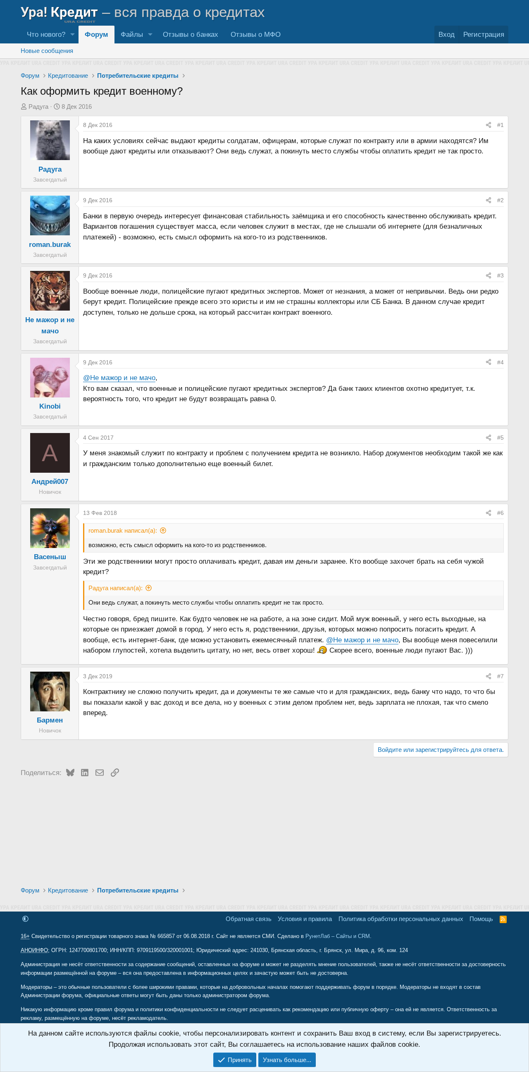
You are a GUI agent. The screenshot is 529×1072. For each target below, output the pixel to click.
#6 (500, 513)
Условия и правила (305, 918)
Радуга (38, 106)
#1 (500, 125)
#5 (500, 437)
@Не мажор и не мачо (119, 378)
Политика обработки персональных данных (400, 918)
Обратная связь (249, 918)
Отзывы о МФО (256, 34)
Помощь (481, 918)
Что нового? (46, 34)
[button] (72, 34)
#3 (500, 275)
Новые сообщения (47, 50)
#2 (500, 200)
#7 (500, 676)
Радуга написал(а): (115, 587)
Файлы (132, 34)
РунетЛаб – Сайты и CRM (337, 936)
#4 (500, 362)
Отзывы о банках (190, 34)
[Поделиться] (488, 125)
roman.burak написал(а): (122, 530)
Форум (96, 34)
